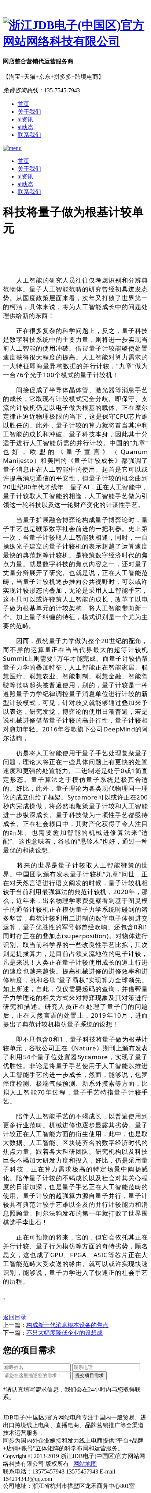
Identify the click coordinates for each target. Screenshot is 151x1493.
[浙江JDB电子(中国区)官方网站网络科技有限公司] (75, 33)
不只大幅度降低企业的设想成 (64, 1333)
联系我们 (29, 135)
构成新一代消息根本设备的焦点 (67, 1325)
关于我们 (29, 112)
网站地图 (85, 1464)
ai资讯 (25, 119)
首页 (23, 104)
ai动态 (25, 127)
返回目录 (14, 1317)
